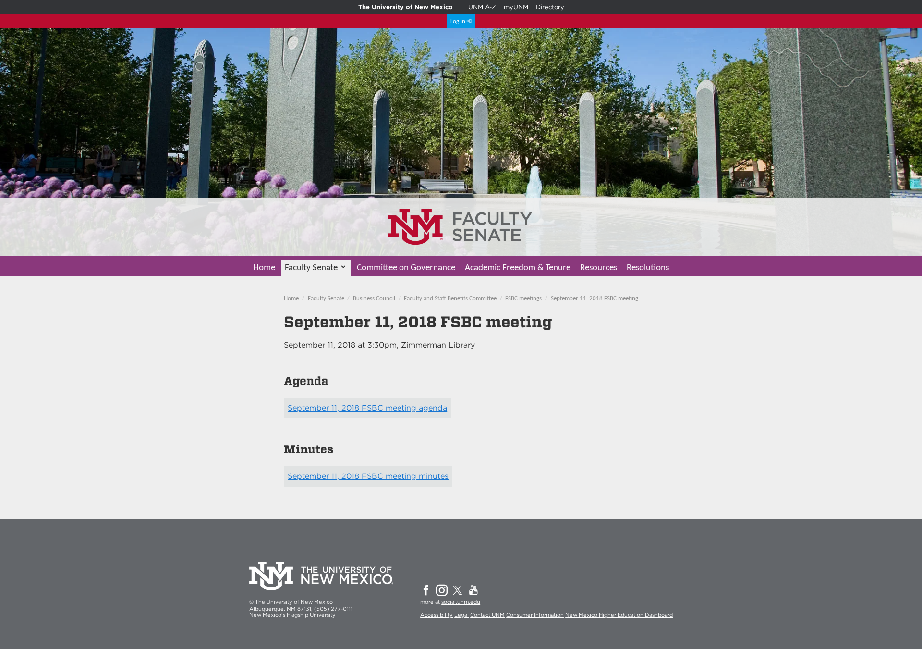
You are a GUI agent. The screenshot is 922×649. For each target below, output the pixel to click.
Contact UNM (487, 615)
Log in (457, 21)
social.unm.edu (460, 602)
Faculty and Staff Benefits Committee (450, 298)
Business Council (374, 298)
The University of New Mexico (405, 7)
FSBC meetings (523, 298)
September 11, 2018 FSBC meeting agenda (367, 407)
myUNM (516, 7)
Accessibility (436, 615)
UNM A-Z (482, 7)
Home (264, 268)
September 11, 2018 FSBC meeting (594, 298)
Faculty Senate (311, 268)
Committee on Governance (406, 268)
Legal (461, 615)
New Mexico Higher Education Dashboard (619, 615)
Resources (598, 268)
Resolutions (648, 268)
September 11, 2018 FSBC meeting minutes (368, 476)
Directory (550, 7)
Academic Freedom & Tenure (517, 268)
